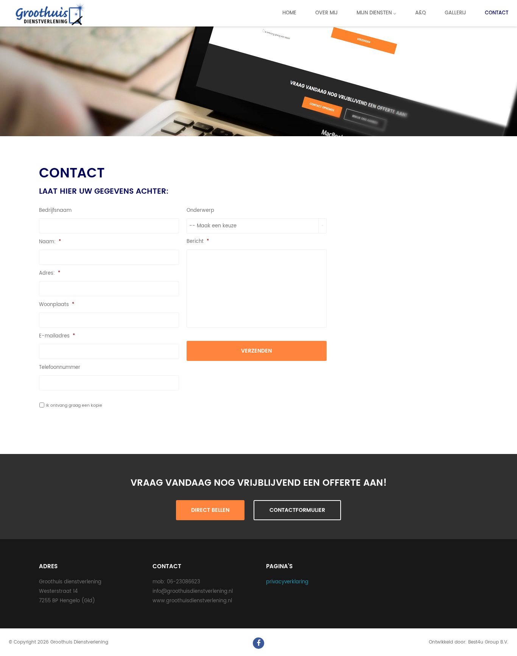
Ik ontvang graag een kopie (74, 405)
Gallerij (455, 13)
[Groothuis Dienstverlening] (49, 14)
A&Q (420, 13)
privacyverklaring (287, 582)
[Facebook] (258, 643)
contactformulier (297, 510)
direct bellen (210, 510)
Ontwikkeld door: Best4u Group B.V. (468, 642)
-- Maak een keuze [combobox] (213, 226)
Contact (496, 13)
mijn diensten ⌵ (376, 13)
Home (289, 13)
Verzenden (256, 351)
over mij (326, 13)
